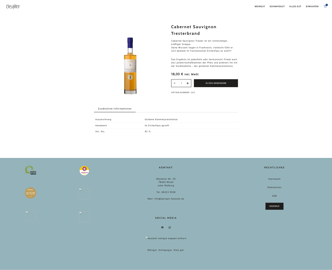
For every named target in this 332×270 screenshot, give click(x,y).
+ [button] (187, 83)
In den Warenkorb (216, 83)
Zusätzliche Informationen (115, 108)
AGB (274, 196)
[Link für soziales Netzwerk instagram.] (170, 227)
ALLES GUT (295, 6)
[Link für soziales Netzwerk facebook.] (162, 227)
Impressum (274, 179)
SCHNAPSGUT (277, 6)
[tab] (115, 109)
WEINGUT (260, 6)
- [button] (175, 83)
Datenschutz (274, 187)
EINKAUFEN (312, 6)
